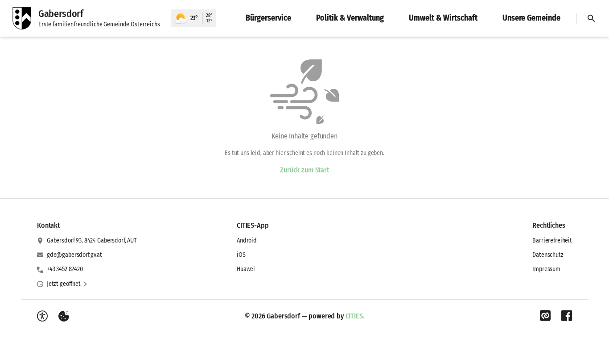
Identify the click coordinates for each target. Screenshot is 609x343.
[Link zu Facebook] (566, 315)
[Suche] (591, 18)
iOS (241, 255)
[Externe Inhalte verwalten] (63, 316)
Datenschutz (547, 255)
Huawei (246, 269)
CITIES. (355, 316)
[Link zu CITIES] (545, 315)
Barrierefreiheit (552, 240)
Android (247, 240)
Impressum (546, 269)
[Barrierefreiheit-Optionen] (42, 316)
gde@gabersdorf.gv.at (74, 255)
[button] (67, 284)
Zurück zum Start (304, 170)
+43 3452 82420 (65, 269)
